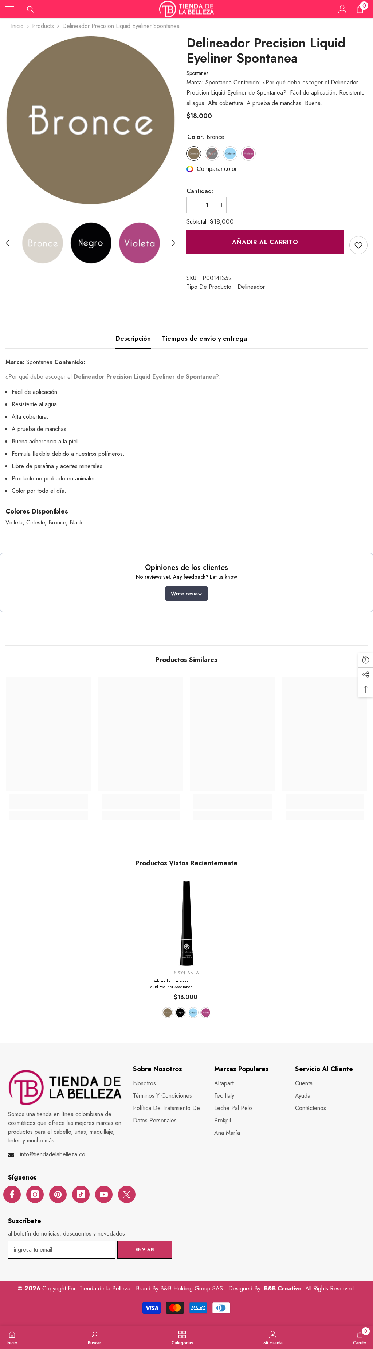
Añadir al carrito (265, 242)
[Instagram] (35, 1194)
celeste (193, 1012)
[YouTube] (104, 1194)
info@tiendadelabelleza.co (52, 1154)
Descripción (133, 338)
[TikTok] (81, 1194)
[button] (7, 243)
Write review (186, 593)
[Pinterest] (58, 1194)
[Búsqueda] (30, 9)
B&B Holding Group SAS (192, 1288)
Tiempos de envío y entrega (204, 338)
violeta (205, 1012)
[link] (358, 245)
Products (43, 26)
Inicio (17, 26)
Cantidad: (199, 191)
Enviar (144, 1249)
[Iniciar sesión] (342, 9)
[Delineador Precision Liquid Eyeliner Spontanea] (187, 923)
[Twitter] (127, 1194)
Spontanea (197, 73)
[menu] (9, 9)
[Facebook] (12, 1194)
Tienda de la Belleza (105, 1288)
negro (180, 1012)
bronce (167, 1012)
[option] (90, 120)
